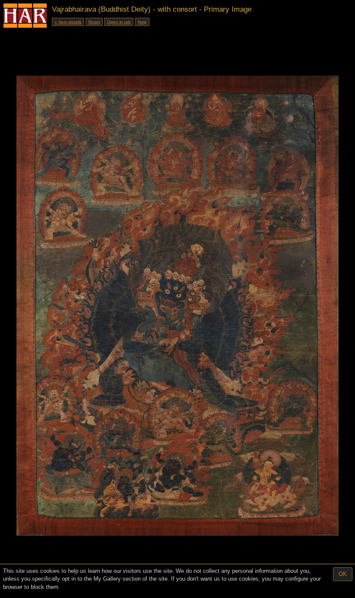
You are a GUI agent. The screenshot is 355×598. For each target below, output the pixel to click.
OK (343, 574)
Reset (94, 22)
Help (142, 22)
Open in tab (119, 22)
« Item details (68, 22)
